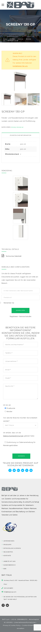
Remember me (9, 303)
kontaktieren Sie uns (20, 66)
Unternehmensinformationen (25, 622)
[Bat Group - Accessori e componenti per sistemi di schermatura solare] (20, 5)
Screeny (20, 39)
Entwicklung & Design (12, 548)
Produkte (7, 544)
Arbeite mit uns (9, 561)
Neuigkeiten (8, 552)
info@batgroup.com (10, 592)
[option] (20, 81)
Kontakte (7, 555)
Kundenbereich (9, 565)
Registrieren (14, 316)
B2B (4, 568)
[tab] (20, 135)
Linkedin (7, 605)
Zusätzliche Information (20, 135)
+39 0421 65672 (8, 588)
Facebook (3, 605)
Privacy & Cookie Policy (11, 625)
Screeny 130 (20, 127)
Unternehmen (8, 541)
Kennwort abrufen (25, 316)
